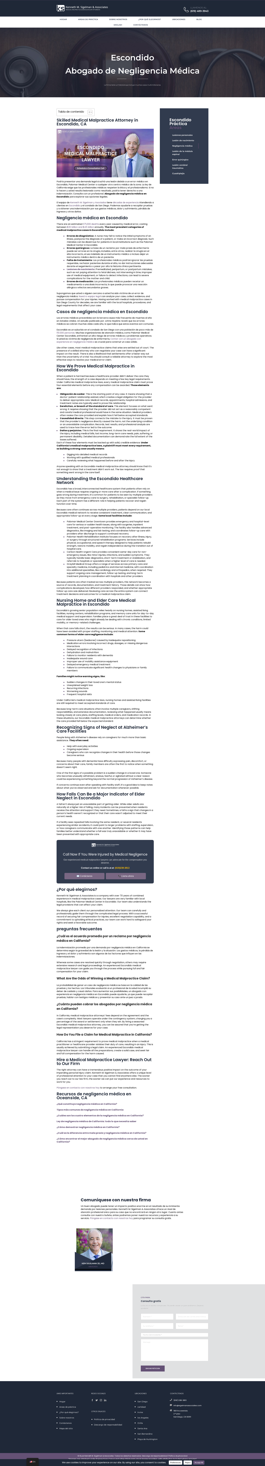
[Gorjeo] (97, 1400)
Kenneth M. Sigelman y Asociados (88, 202)
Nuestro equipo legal (90, 296)
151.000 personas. (66, 332)
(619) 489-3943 (199, 11)
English (118, 25)
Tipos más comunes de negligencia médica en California (90, 1109)
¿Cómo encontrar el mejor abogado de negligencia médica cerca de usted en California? (102, 1140)
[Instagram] (101, 1400)
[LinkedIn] (105, 1400)
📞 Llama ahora (126, 876)
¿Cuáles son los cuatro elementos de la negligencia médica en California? (100, 1115)
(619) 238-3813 (179, 1400)
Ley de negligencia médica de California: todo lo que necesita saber (96, 1121)
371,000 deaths (91, 224)
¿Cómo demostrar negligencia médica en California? (88, 1127)
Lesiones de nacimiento (81, 269)
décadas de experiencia (126, 202)
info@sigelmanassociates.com (187, 1405)
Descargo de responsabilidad (154, 1456)
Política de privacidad (178, 1456)
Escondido (74, 205)
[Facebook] (92, 1400)
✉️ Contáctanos (84, 876)
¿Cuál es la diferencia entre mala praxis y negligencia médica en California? (101, 1133)
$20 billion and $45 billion (80, 227)
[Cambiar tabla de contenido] (88, 112)
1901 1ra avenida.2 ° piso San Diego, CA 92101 (182, 1413)
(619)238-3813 (122, 868)
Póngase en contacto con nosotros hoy (78, 1087)
